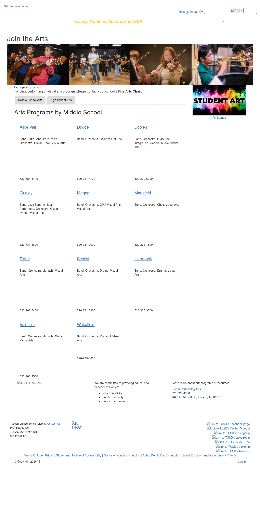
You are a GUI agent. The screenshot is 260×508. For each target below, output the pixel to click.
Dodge (83, 127)
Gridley (26, 193)
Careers (249, 13)
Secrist (83, 259)
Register (179, 13)
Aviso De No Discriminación (161, 455)
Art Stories (219, 117)
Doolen (140, 127)
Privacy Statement (57, 455)
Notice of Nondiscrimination (122, 455)
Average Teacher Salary (224, 13)
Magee (83, 193)
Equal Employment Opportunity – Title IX (209, 455)
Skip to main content (17, 6)
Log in (242, 461)
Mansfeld (142, 193)
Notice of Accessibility (86, 455)
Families (216, 21)
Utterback (143, 259)
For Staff (251, 21)
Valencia (27, 324)
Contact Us (235, 21)
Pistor (25, 259)
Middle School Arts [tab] (30, 100)
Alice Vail (28, 127)
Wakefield (85, 324)
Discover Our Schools (156, 13)
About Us (197, 13)
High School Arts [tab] (61, 100)
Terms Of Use (33, 455)
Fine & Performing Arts (186, 389)
